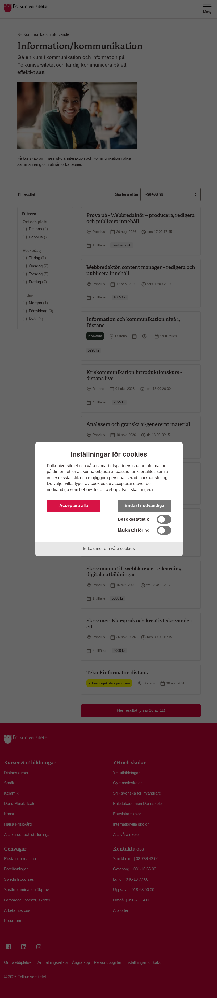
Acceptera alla (73, 505)
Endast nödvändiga (144, 505)
